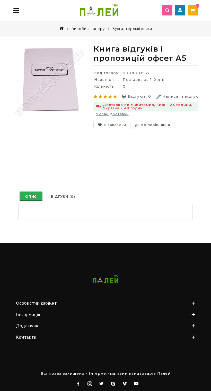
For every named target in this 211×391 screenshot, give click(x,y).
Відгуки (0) (63, 196)
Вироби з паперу (88, 29)
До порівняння (155, 125)
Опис (31, 196)
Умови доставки (112, 114)
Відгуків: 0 (139, 96)
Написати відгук (180, 96)
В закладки (115, 125)
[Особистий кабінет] (180, 10)
